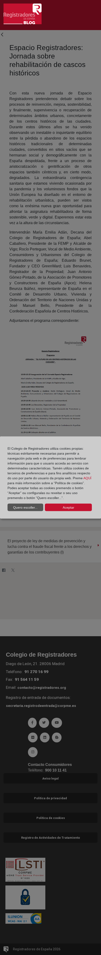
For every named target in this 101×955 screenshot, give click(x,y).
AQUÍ (87, 478)
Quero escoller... (25, 507)
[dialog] (50, 477)
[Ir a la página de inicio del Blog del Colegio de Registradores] (23, 14)
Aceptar (68, 507)
